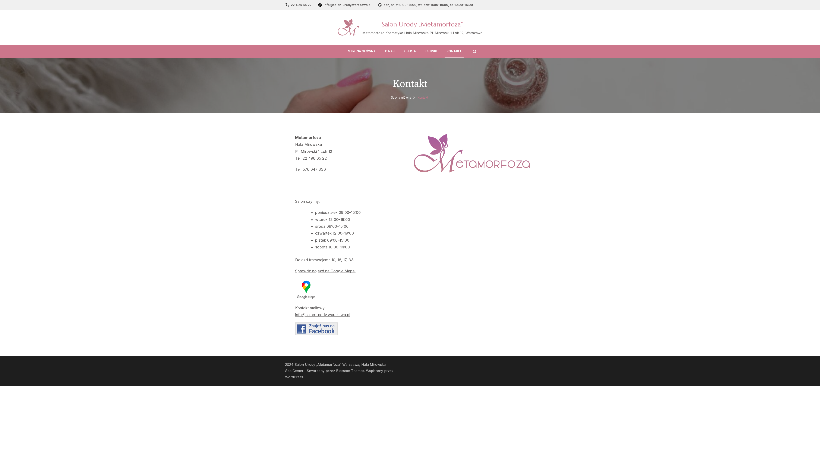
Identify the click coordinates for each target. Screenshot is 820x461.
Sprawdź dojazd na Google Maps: (325, 271)
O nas (390, 51)
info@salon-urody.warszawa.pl (347, 5)
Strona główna (361, 51)
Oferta (410, 51)
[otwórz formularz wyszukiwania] (471, 51)
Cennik (431, 51)
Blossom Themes (350, 371)
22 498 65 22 (301, 5)
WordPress (294, 377)
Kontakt (454, 51)
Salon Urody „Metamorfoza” (422, 24)
